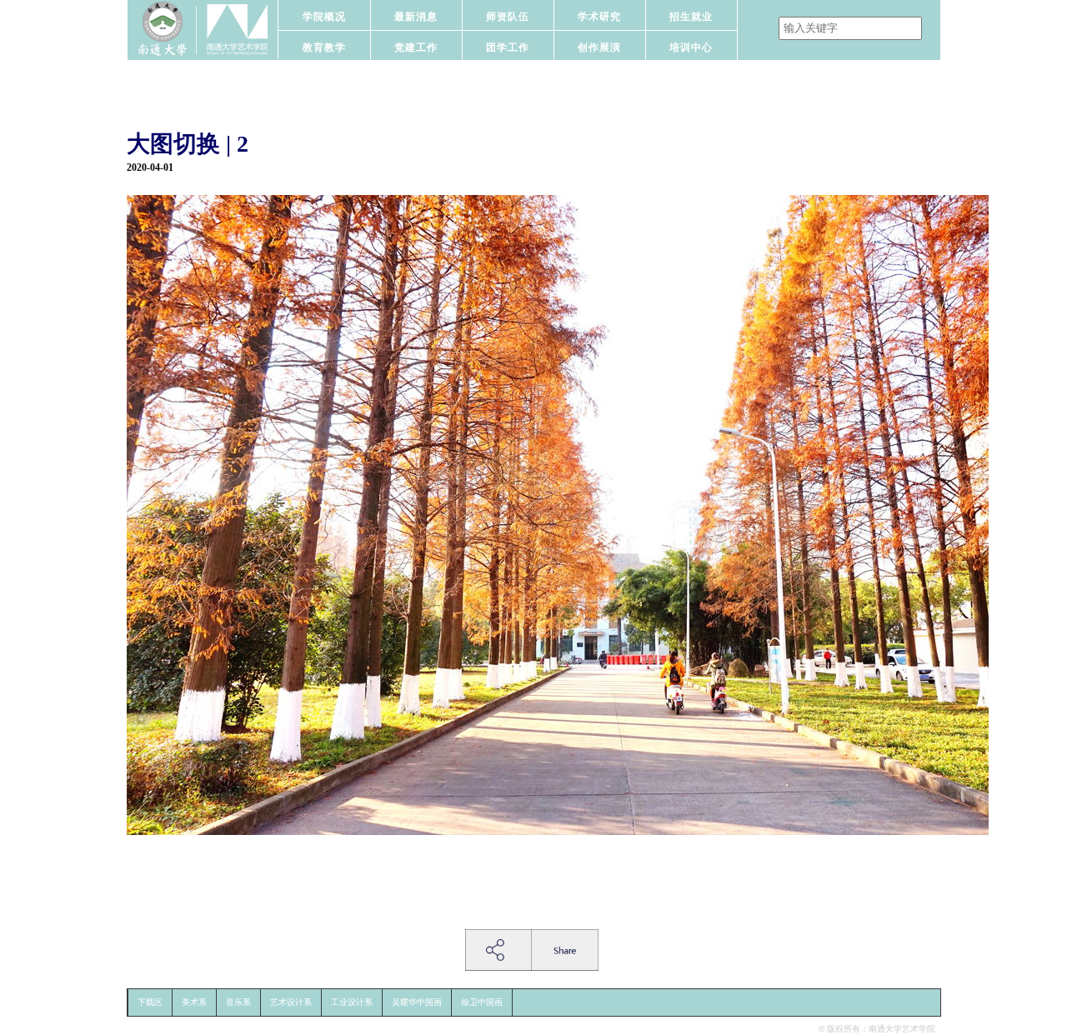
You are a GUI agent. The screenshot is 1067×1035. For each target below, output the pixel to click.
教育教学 (324, 47)
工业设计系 (352, 1002)
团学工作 (507, 47)
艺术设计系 (291, 1002)
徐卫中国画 (482, 1002)
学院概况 (324, 16)
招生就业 (691, 16)
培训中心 (691, 47)
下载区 (150, 1002)
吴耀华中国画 (417, 1002)
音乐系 (238, 1002)
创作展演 (599, 47)
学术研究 (599, 16)
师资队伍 (507, 16)
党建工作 (416, 47)
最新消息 (416, 16)
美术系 (194, 1002)
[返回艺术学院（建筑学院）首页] (203, 29)
